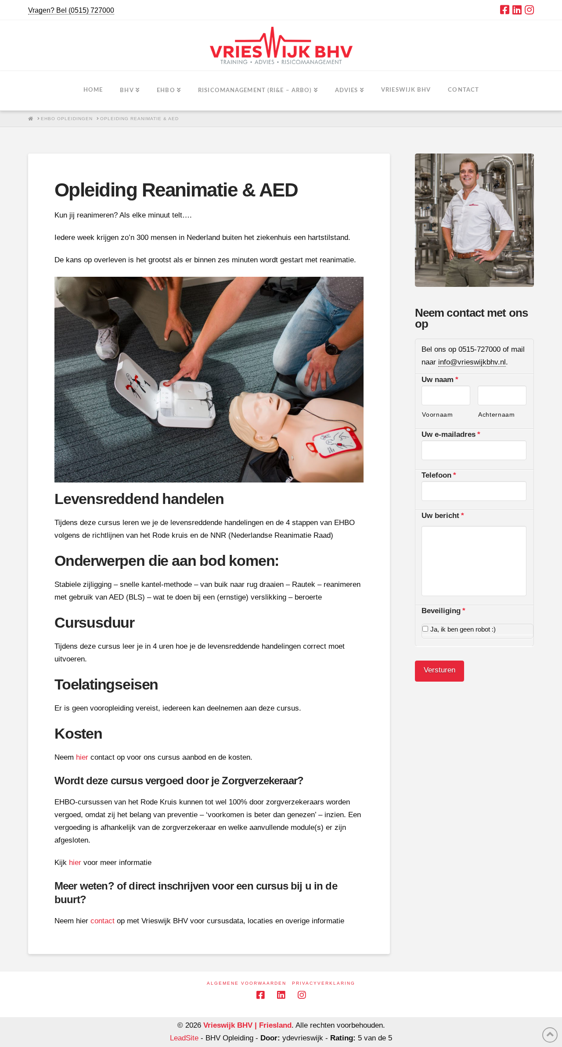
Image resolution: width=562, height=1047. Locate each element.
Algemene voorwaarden (246, 983)
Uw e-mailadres (451, 434)
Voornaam (437, 414)
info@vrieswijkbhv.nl (472, 362)
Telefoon (439, 475)
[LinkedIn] (517, 9)
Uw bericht (443, 515)
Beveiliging (443, 611)
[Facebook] (504, 9)
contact (102, 921)
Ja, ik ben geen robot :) (463, 629)
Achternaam (496, 414)
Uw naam (440, 379)
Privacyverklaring (323, 983)
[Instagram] (529, 9)
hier (82, 757)
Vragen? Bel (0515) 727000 (71, 10)
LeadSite (184, 1038)
